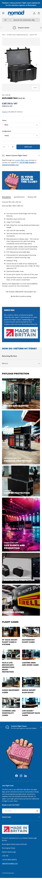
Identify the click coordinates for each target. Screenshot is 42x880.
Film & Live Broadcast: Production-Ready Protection (8, 667)
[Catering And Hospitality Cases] (11, 703)
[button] (21, 296)
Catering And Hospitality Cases (8, 713)
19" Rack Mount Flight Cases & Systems (9, 642)
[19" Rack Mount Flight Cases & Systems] (11, 632)
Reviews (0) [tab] (32, 197)
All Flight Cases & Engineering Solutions (17, 34)
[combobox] (21, 20)
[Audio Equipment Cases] (11, 682)
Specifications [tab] (19, 197)
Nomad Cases (10, 873)
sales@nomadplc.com (10, 863)
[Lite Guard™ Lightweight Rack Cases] (31, 703)
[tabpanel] (21, 244)
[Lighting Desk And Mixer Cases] (31, 655)
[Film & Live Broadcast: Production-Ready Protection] (11, 655)
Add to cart (28, 147)
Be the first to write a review (21, 296)
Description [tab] (6, 197)
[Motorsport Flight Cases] (31, 632)
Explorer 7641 (33, 34)
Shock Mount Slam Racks (28, 691)
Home (3, 34)
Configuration (6, 131)
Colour (4, 120)
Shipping (4, 112)
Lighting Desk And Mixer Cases (30, 664)
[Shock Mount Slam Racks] (31, 682)
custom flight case (21, 160)
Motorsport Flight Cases (28, 641)
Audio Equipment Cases (10, 691)
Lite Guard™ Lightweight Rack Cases (31, 713)
